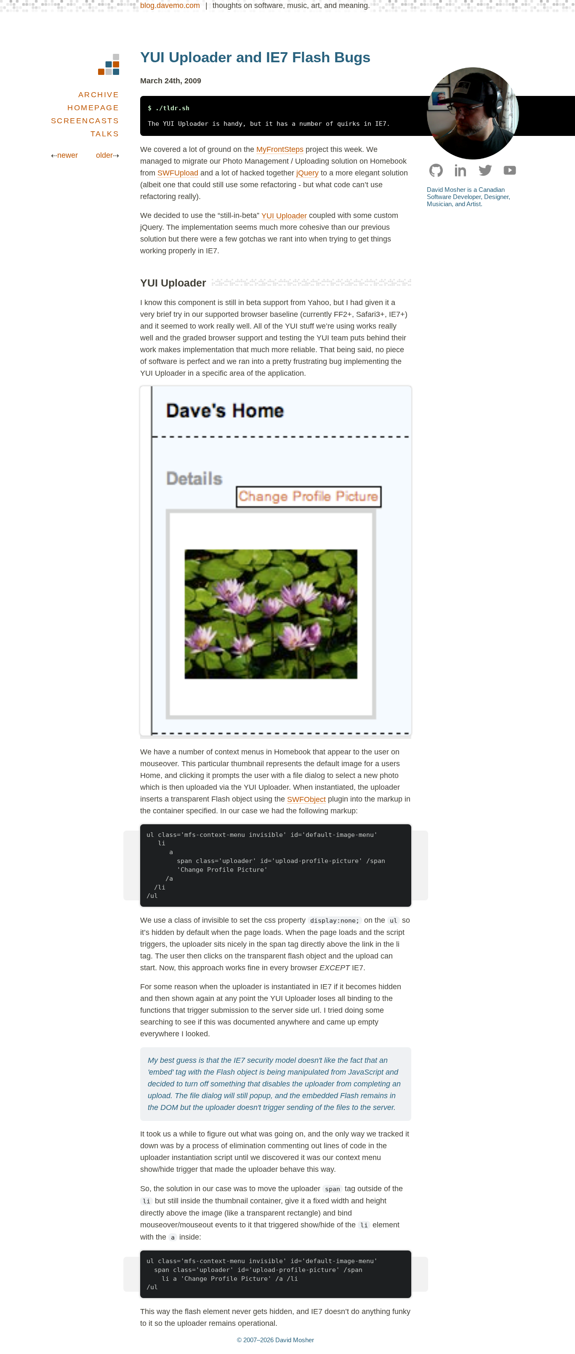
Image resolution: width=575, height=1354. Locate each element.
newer (67, 155)
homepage (93, 108)
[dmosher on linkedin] (460, 170)
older (104, 155)
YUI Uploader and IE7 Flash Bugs (255, 57)
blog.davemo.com (170, 5)
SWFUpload (177, 173)
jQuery (307, 173)
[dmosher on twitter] (485, 170)
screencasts (85, 121)
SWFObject (306, 799)
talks (105, 134)
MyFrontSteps (279, 149)
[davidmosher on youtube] (509, 170)
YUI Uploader (284, 215)
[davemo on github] (436, 170)
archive (99, 94)
